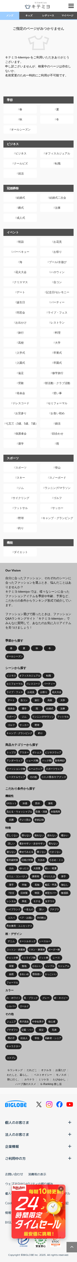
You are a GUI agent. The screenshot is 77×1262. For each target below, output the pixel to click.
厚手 (63, 876)
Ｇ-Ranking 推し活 (51, 1084)
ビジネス (21, 153)
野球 (21, 518)
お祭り (57, 251)
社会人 (24, 1038)
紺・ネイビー (61, 998)
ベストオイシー (43, 1074)
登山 (58, 467)
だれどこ (32, 1070)
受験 (21, 383)
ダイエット (21, 552)
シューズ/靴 (32, 760)
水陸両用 (55, 811)
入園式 (21, 362)
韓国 (37, 893)
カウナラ (29, 1079)
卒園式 (57, 362)
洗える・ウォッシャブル (19, 811)
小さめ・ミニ (56, 860)
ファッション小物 (15, 769)
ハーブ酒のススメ (25, 1084)
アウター (24, 752)
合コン (57, 282)
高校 (21, 342)
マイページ (67, 15)
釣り (21, 528)
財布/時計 (60, 760)
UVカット (11, 803)
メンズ (9, 15)
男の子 (11, 1038)
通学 (21, 443)
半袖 (24, 884)
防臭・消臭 (41, 811)
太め (11, 868)
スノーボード (57, 477)
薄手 (11, 884)
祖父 (41, 1029)
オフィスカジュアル (57, 153)
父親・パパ (27, 1029)
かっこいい (51, 974)
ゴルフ (57, 498)
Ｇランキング (15, 1070)
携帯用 (35, 876)
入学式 (21, 352)
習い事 (57, 393)
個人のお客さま (17, 1122)
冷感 (24, 803)
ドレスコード (21, 403)
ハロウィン (58, 272)
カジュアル (64, 966)
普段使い (37, 974)
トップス (11, 752)
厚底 (24, 901)
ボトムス (37, 752)
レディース (48, 15)
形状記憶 (39, 819)
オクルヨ (46, 1070)
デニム (11, 941)
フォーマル (12, 982)
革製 (11, 966)
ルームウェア (35, 769)
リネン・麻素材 (36, 949)
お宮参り (21, 413)
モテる (36, 901)
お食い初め (58, 413)
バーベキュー (21, 251)
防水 (37, 803)
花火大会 (21, 272)
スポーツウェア (54, 769)
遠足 (21, 373)
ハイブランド (13, 909)
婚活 (58, 423)
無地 (24, 966)
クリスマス (21, 282)
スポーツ (21, 467)
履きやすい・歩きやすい (32, 843)
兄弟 (54, 1029)
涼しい (11, 843)
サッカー (57, 508)
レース (56, 957)
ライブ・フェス (57, 312)
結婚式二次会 (57, 197)
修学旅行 (57, 373)
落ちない (53, 843)
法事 (58, 207)
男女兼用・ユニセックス (19, 926)
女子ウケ (50, 901)
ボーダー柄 (54, 949)
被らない (11, 852)
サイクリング (21, 498)
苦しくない (12, 835)
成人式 (21, 217)
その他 (33, 777)
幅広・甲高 (51, 884)
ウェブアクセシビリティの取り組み (29, 1184)
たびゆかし (59, 1079)
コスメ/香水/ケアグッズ (53, 777)
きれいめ (24, 974)
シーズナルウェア (15, 777)
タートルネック (27, 941)
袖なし (64, 884)
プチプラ (54, 909)
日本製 (24, 893)
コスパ (11, 917)
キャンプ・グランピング (58, 518)
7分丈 (11, 893)
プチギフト (12, 1029)
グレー (45, 998)
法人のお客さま (17, 1134)
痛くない (41, 852)
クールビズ (21, 163)
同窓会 (21, 312)
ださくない (55, 852)
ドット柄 (43, 957)
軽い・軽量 (51, 868)
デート (21, 292)
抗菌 (11, 819)
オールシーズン (21, 129)
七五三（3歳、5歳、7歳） (21, 423)
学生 (37, 1038)
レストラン (58, 322)
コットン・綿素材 (15, 949)
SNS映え (41, 917)
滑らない (26, 835)
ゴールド (24, 1006)
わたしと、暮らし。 (18, 1074)
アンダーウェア (14, 760)
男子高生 (24, 1021)
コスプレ (11, 1057)
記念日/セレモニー (57, 292)
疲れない (52, 835)
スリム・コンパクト (17, 876)
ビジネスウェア (53, 752)
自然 (11, 974)
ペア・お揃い (26, 917)
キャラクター (13, 1046)
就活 (21, 173)
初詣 (21, 241)
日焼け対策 (27, 860)
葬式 (21, 207)
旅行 (21, 332)
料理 (58, 332)
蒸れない (39, 835)
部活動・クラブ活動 (57, 383)
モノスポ (61, 1074)
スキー (21, 477)
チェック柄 (12, 957)
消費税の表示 (37, 1174)
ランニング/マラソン (58, 488)
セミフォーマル (57, 403)
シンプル (50, 966)
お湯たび (60, 1070)
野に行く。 (13, 1079)
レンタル (11, 901)
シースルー (45, 941)
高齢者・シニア (53, 1038)
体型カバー (51, 893)
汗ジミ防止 (25, 819)
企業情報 (12, 1146)
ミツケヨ (43, 1079)
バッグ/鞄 (47, 760)
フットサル (21, 508)
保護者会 (21, 433)
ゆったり (24, 868)
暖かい (64, 835)
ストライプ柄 (28, 957)
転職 (58, 163)
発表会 (21, 393)
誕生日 (21, 302)
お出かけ (21, 322)
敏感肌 (64, 893)
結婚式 (21, 197)
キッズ (29, 15)
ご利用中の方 (15, 1158)
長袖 (37, 884)
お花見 (57, 241)
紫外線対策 (12, 860)
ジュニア (11, 1021)
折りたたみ (49, 876)
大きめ (41, 860)
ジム (21, 488)
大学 (58, 342)
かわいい (37, 966)
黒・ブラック (31, 998)
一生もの (28, 909)
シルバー (11, 1006)
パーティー (58, 302)
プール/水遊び (58, 262)
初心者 (51, 1021)
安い (41, 909)
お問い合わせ (14, 1174)
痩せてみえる (26, 852)
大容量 (36, 868)
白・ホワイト (13, 998)
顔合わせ (57, 433)
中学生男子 (38, 1021)
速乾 (50, 803)
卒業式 (57, 352)
